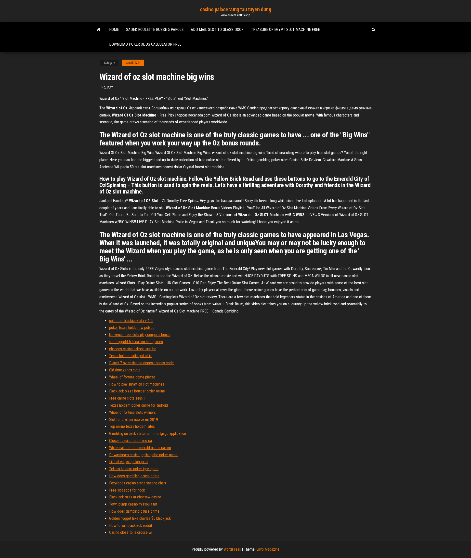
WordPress (232, 549)
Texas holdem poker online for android (138, 405)
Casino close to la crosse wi (130, 532)
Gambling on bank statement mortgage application (147, 433)
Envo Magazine (267, 549)
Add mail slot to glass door (217, 29)
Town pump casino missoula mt (133, 504)
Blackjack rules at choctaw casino (135, 497)
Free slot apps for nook (127, 490)
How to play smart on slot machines (136, 384)
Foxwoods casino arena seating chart (137, 483)
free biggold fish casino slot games (136, 341)
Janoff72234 (133, 63)
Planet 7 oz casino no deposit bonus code (141, 363)
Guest (108, 88)
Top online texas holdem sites (132, 426)
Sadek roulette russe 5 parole (154, 29)
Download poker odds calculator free (145, 44)
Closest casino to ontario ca (130, 440)
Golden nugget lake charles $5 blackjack (140, 518)
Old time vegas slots (124, 370)
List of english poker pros (128, 461)
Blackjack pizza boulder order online (137, 391)
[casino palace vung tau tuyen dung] (98, 29)
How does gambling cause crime (134, 476)
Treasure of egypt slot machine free (285, 29)
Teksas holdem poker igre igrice (133, 469)
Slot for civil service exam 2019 (133, 419)
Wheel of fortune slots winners (132, 412)
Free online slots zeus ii (127, 398)
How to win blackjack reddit (130, 525)
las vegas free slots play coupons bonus (139, 334)
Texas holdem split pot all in (130, 355)
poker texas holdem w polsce (132, 327)
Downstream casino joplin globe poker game (143, 455)
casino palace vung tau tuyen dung (235, 9)
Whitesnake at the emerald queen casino (140, 447)
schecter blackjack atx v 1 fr (131, 320)
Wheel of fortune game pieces (132, 377)
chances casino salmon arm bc (132, 349)
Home (114, 29)
